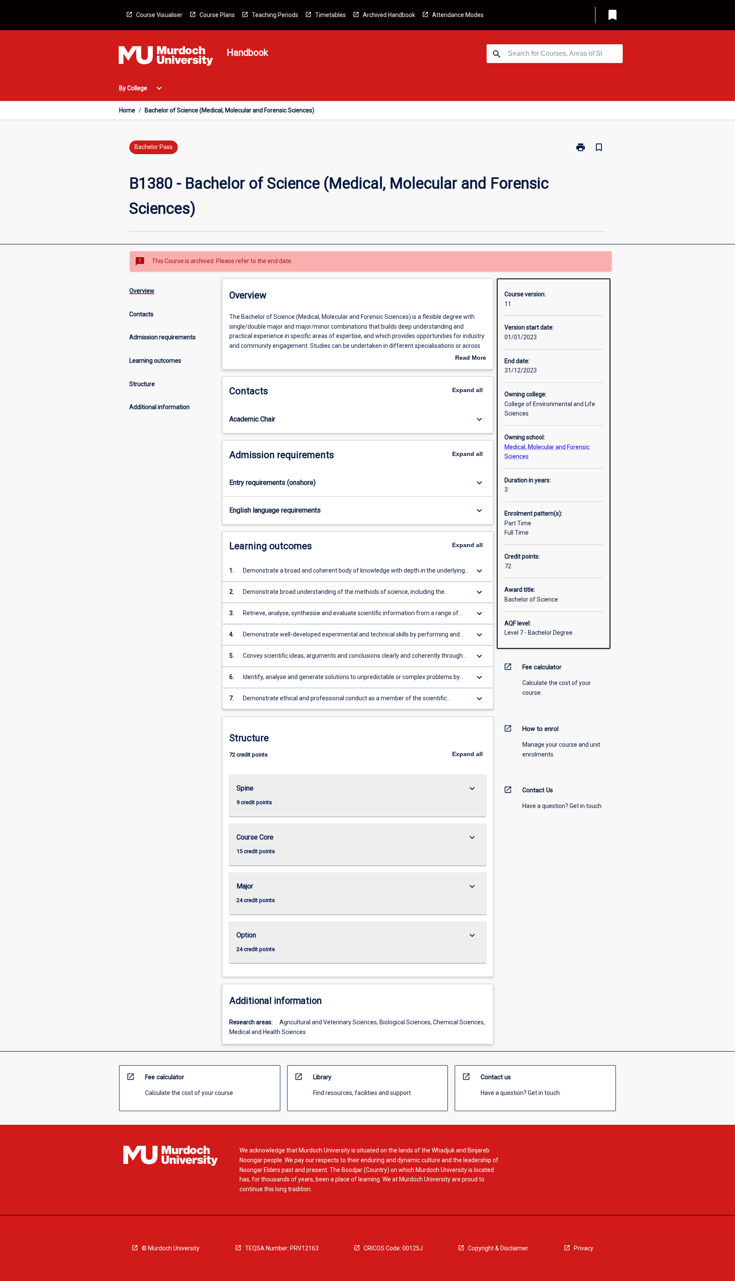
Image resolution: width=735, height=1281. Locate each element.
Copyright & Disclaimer (498, 1248)
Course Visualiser (159, 14)
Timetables (330, 14)
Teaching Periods (275, 14)
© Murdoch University (170, 1248)
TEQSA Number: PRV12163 (282, 1248)
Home (127, 110)
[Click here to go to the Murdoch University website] (166, 57)
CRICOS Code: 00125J (393, 1248)
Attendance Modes (458, 14)
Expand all (467, 390)
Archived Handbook (389, 14)
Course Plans (217, 14)
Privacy (583, 1248)
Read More (470, 358)
